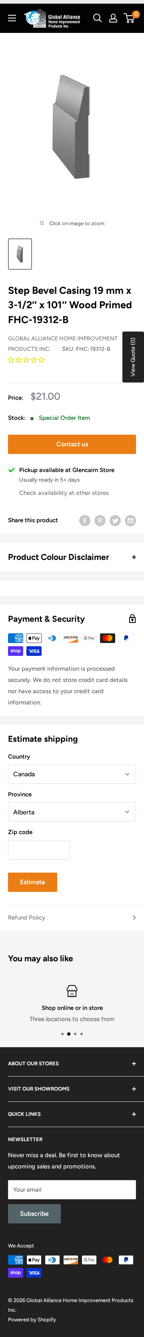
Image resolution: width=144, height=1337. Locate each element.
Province (20, 794)
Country (19, 756)
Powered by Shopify (32, 1320)
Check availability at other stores (64, 493)
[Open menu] (12, 18)
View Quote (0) (133, 357)
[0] (129, 18)
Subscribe (34, 1213)
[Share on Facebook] (84, 520)
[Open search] (97, 18)
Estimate (32, 882)
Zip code (20, 832)
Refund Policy (26, 917)
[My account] (113, 18)
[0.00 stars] (27, 360)
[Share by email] (130, 520)
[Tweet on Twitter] (115, 520)
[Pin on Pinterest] (100, 520)
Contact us (72, 444)
